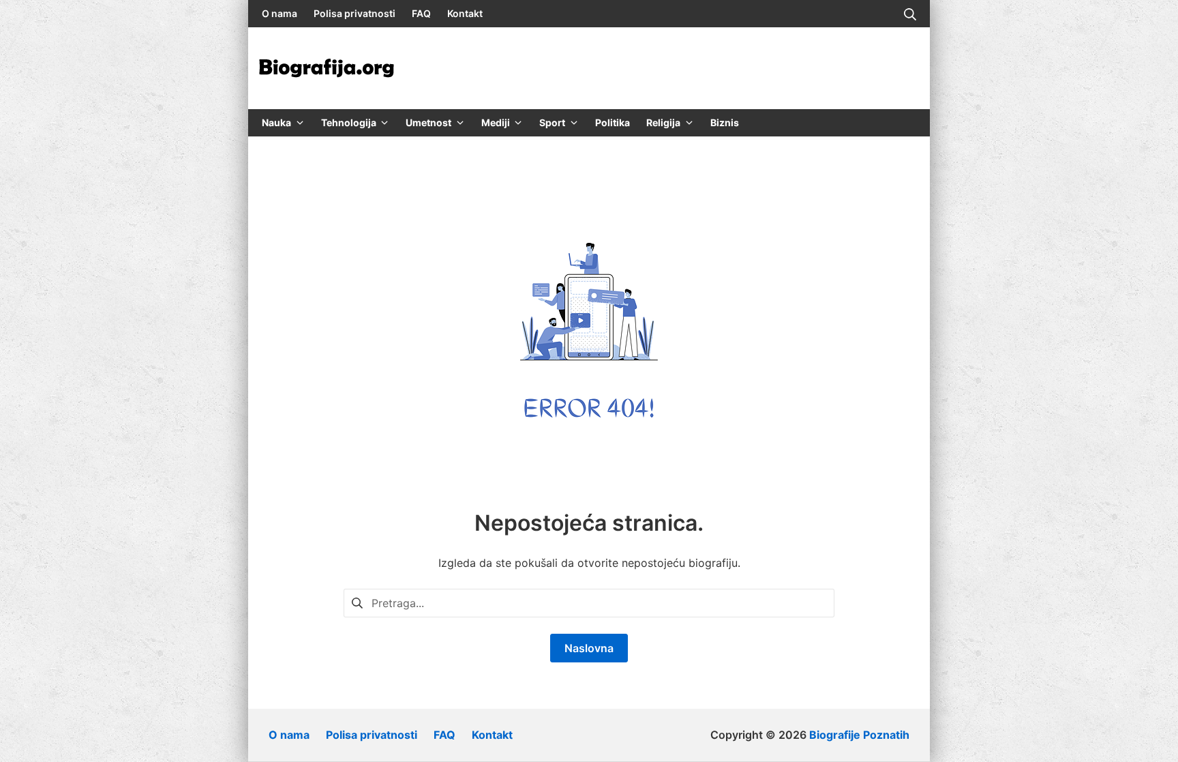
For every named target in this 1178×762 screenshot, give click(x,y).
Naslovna (589, 648)
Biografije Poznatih (859, 735)
